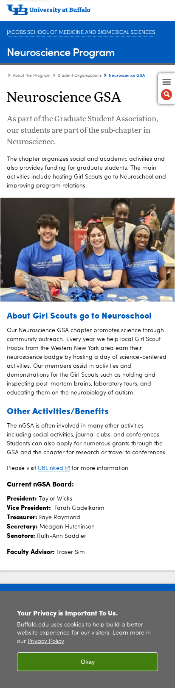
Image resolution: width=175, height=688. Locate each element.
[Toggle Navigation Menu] (166, 88)
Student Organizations (80, 75)
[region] (87, 639)
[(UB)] (87, 12)
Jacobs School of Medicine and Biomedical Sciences (81, 32)
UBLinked (50, 468)
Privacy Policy (46, 641)
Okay (88, 661)
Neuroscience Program (61, 51)
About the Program (32, 75)
